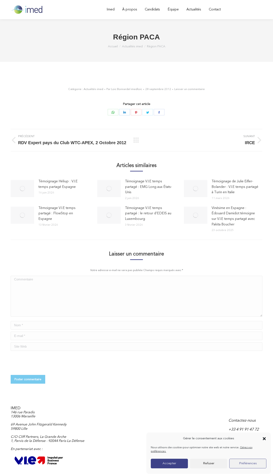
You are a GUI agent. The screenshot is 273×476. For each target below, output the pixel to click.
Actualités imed (93, 89)
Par (124, 89)
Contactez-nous (242, 420)
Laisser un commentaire (189, 89)
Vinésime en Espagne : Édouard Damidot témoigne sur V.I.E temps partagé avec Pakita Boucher (233, 216)
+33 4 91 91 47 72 (243, 429)
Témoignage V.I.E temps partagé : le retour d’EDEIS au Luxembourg (148, 213)
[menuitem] (110, 9)
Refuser (208, 463)
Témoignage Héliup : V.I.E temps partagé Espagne (58, 184)
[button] (264, 439)
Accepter (169, 463)
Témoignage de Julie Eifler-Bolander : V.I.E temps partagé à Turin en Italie (235, 187)
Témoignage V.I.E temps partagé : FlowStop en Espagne (57, 213)
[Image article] (22, 188)
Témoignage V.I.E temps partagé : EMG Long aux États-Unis (148, 187)
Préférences (248, 463)
